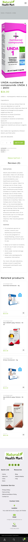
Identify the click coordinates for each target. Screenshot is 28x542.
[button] (25, 23)
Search (14, 539)
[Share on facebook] (5, 152)
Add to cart (19, 142)
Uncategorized (11, 148)
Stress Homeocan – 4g (10, 360)
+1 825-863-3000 (14, 528)
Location (14, 508)
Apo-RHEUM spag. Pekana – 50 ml (13, 398)
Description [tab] (14, 158)
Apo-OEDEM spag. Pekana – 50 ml (13, 323)
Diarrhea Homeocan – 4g (11, 285)
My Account (4, 539)
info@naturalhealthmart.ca (14, 519)
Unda (7, 150)
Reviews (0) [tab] (14, 163)
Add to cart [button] (23, 313)
